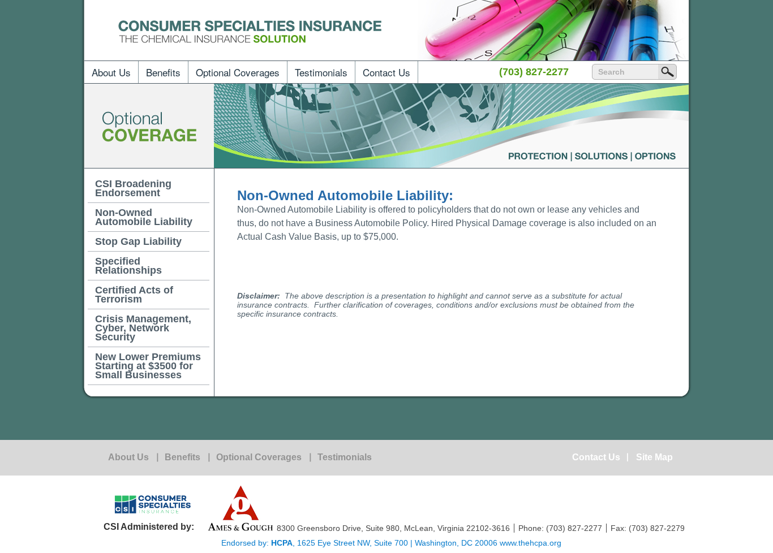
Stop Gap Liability (138, 241)
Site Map (654, 457)
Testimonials (321, 72)
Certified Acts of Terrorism (134, 294)
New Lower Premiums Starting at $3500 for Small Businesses (148, 366)
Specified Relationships (128, 266)
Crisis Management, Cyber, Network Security (143, 328)
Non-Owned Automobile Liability (143, 217)
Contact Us (386, 72)
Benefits (163, 72)
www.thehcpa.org (530, 542)
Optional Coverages (238, 72)
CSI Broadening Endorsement (133, 188)
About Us (111, 72)
